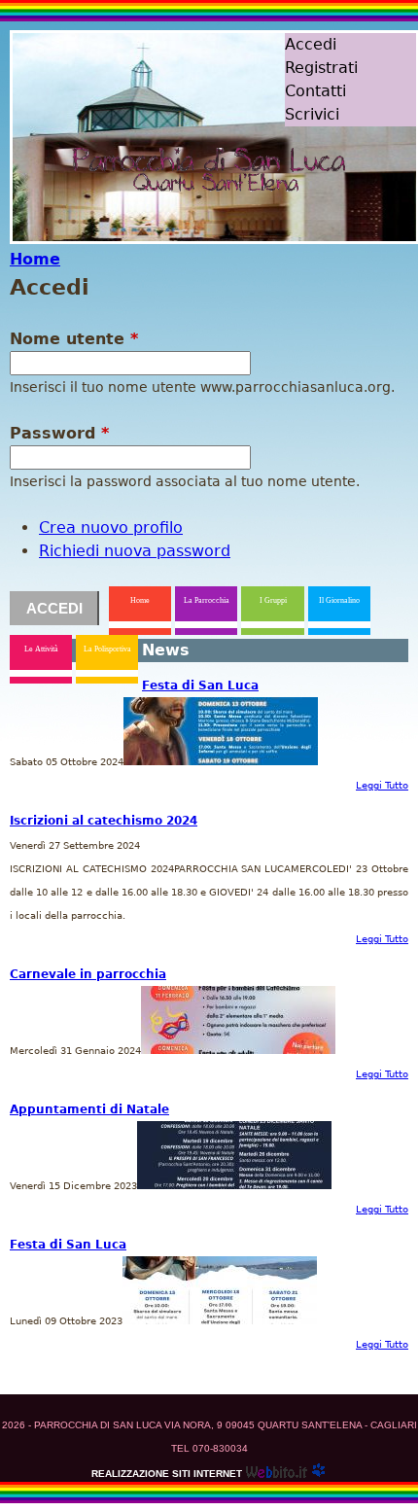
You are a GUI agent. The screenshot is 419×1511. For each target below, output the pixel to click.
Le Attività (41, 649)
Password (59, 433)
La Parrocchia (206, 600)
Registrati (321, 67)
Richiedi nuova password (134, 551)
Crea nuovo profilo (111, 527)
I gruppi (273, 600)
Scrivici (312, 114)
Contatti (315, 91)
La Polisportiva (107, 649)
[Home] (183, 176)
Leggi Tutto (382, 785)
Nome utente (74, 339)
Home (35, 259)
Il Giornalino (339, 600)
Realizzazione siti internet (166, 1473)
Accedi (310, 44)
